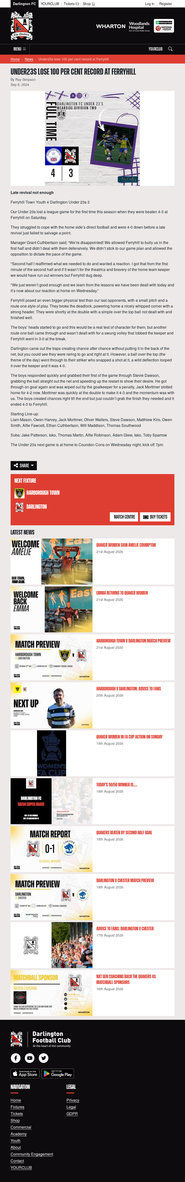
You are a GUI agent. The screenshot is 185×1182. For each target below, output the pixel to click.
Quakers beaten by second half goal (124, 832)
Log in (149, 3)
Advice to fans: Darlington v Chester (125, 928)
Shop (15, 1120)
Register (165, 3)
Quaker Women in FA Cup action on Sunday (129, 737)
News (29, 59)
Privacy (72, 1100)
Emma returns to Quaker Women (122, 593)
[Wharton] (110, 26)
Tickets (17, 1113)
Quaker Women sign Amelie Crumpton (126, 545)
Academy (19, 1134)
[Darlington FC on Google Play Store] (57, 1073)
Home (15, 59)
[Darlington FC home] (87, 1039)
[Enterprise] (163, 26)
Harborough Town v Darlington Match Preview (133, 641)
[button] (20, 49)
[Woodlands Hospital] (139, 26)
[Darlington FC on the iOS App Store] (25, 1073)
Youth (15, 1140)
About (16, 1147)
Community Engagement (32, 1154)
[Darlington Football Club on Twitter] (44, 1058)
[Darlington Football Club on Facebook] (16, 1058)
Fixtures (17, 1107)
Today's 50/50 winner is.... (116, 785)
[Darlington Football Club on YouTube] (30, 1058)
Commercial (21, 1127)
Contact (17, 1160)
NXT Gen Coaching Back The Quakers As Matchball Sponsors (126, 979)
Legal (71, 1107)
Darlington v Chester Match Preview (125, 880)
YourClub (50, 3)
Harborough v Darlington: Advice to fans (128, 689)
